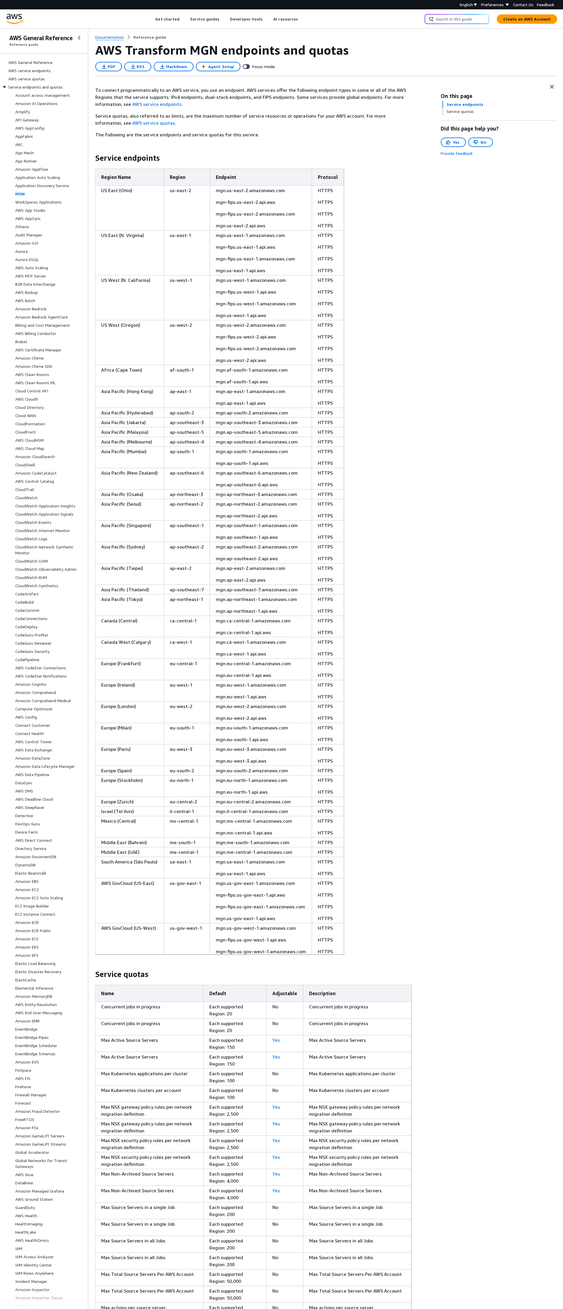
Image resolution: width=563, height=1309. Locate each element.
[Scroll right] (302, 19)
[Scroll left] (151, 19)
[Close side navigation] (79, 38)
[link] (149, 37)
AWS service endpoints (157, 104)
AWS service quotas (153, 123)
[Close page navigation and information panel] (552, 87)
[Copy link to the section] (90, 158)
